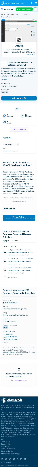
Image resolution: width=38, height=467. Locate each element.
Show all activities (12, 277)
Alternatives (17, 98)
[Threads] (17, 459)
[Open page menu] (36, 3)
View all (5, 343)
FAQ (2, 439)
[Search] (31, 3)
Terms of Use (5, 442)
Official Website (20, 218)
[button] (4, 79)
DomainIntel (11, 255)
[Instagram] (21, 459)
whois (15, 151)
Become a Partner (7, 451)
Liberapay (4, 437)
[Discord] (2, 459)
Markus (22, 412)
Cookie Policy (5, 446)
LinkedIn (20, 432)
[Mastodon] (10, 459)
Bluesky (28, 430)
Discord (25, 428)
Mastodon (21, 430)
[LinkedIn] (25, 459)
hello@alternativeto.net (9, 428)
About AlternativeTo (8, 449)
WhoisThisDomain (12, 339)
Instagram (11, 432)
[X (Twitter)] (6, 459)
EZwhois (9, 334)
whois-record (7, 151)
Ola (15, 412)
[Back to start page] (2, 3)
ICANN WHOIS (11, 337)
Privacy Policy (6, 444)
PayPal (12, 437)
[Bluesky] (14, 459)
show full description (19, 201)
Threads (4, 432)
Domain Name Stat (11, 303)
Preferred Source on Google (10, 454)
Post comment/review (19, 380)
